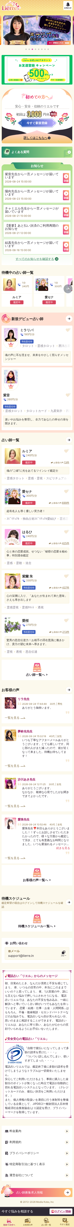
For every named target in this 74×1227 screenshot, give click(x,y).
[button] (26, 49)
